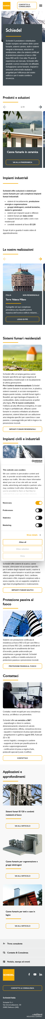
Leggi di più (22, 319)
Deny (22, 556)
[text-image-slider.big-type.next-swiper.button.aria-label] (40, 107)
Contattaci (22, 758)
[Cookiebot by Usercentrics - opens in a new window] (32, 461)
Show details (32, 535)
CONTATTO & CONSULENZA (22, 988)
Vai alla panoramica (22, 162)
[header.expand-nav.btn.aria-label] (40, 6)
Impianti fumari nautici (22, 590)
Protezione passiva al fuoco (22, 666)
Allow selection (22, 549)
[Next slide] (40, 259)
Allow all (22, 542)
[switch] (38, 510)
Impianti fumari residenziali (22, 429)
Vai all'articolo (22, 826)
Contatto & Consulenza (24, 5)
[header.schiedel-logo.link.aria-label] (6, 5)
